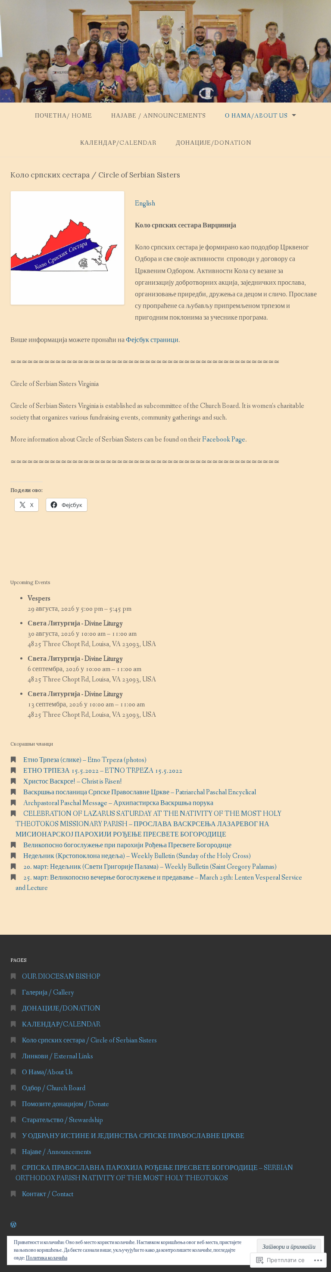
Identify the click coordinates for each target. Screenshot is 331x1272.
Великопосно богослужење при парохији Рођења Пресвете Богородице (127, 845)
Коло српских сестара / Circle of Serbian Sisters (89, 1040)
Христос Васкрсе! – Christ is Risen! (72, 781)
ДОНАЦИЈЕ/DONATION (213, 143)
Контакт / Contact (47, 1194)
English (145, 203)
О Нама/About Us (256, 116)
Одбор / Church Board (53, 1088)
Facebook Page (223, 439)
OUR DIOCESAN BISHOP (61, 976)
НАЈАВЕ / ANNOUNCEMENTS (158, 116)
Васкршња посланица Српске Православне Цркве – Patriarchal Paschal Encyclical (139, 792)
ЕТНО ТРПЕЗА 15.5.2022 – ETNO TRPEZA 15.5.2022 (102, 770)
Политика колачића (46, 1258)
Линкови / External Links (57, 1056)
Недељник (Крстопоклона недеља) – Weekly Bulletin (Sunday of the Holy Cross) (137, 856)
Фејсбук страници (152, 340)
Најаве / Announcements (56, 1152)
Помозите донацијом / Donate (65, 1104)
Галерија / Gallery (48, 992)
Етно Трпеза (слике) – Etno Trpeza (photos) (85, 760)
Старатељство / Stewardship (62, 1120)
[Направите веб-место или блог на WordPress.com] (13, 1225)
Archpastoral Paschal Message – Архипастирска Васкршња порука (118, 803)
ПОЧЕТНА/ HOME (63, 116)
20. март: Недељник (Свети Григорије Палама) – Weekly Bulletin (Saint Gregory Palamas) (150, 866)
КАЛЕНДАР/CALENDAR (118, 143)
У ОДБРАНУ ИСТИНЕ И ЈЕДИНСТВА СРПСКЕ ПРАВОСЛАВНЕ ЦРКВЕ (133, 1136)
